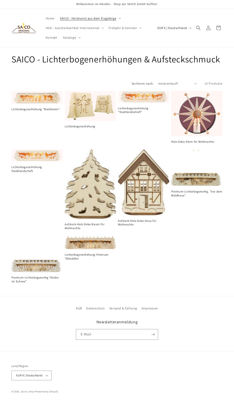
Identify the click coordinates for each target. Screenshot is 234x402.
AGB (79, 308)
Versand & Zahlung (123, 308)
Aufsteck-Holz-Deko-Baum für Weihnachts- (84, 226)
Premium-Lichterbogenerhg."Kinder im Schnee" (35, 279)
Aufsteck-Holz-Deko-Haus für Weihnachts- (137, 223)
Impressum (149, 308)
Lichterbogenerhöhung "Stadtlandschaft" (133, 110)
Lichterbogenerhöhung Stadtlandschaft (26, 169)
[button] (90, 18)
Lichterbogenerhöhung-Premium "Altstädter (87, 256)
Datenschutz (95, 308)
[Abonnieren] (153, 334)
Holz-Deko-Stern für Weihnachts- (193, 142)
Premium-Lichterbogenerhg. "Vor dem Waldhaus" (196, 193)
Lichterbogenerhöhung (80, 126)
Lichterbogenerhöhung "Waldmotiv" (35, 109)
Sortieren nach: (143, 83)
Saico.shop (27, 391)
